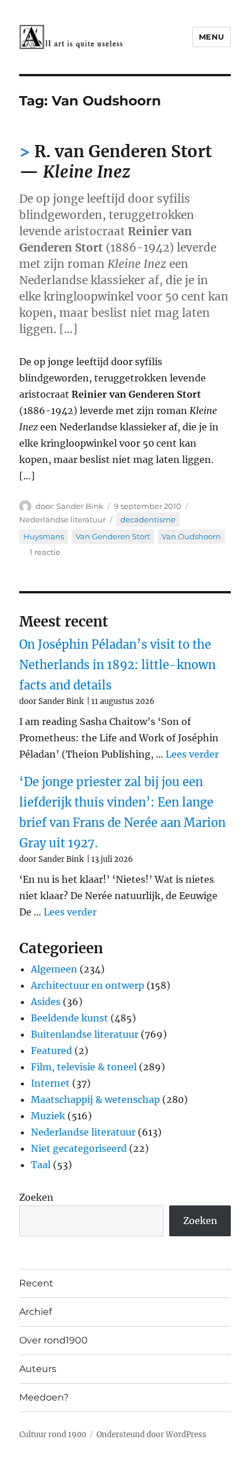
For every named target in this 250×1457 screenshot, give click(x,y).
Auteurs (37, 1368)
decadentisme (148, 519)
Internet (50, 1083)
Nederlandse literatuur (62, 519)
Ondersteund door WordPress (151, 1435)
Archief (35, 1311)
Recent (36, 1283)
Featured (51, 1050)
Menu (211, 36)
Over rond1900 (53, 1340)
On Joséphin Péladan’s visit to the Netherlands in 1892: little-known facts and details (117, 664)
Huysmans (43, 536)
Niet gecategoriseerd (79, 1148)
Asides (45, 1001)
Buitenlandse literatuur (84, 1034)
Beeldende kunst (69, 1018)
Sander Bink (79, 506)
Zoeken (36, 1197)
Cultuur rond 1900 (52, 1435)
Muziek (48, 1116)
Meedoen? (44, 1397)
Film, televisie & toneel (84, 1067)
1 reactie (45, 552)
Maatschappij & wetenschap (95, 1099)
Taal (41, 1164)
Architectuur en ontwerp (87, 985)
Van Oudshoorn (191, 536)
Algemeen (54, 969)
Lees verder (192, 754)
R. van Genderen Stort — (115, 161)
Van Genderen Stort (113, 536)
